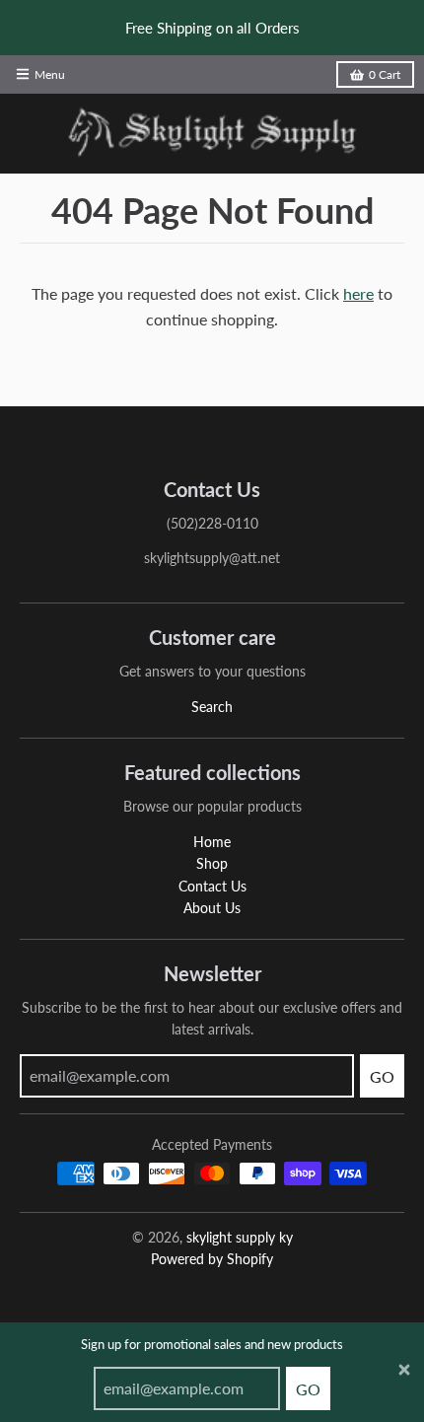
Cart (384, 74)
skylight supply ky (239, 1237)
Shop (212, 863)
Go (308, 1389)
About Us (212, 907)
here (358, 293)
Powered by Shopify (212, 1258)
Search (212, 706)
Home (212, 841)
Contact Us (212, 886)
